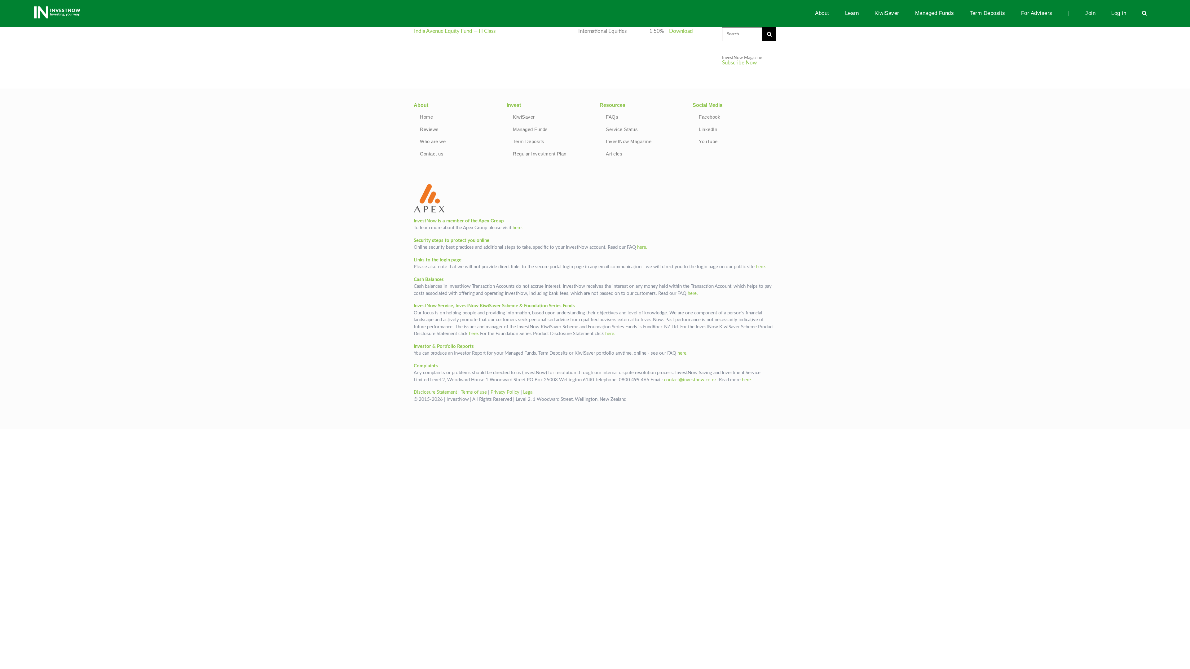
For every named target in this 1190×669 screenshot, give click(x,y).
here (746, 380)
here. (518, 227)
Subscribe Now (739, 62)
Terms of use (474, 392)
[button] (1145, 13)
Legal (528, 392)
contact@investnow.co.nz (690, 380)
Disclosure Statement (435, 392)
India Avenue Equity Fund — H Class (455, 31)
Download (681, 31)
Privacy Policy (505, 392)
